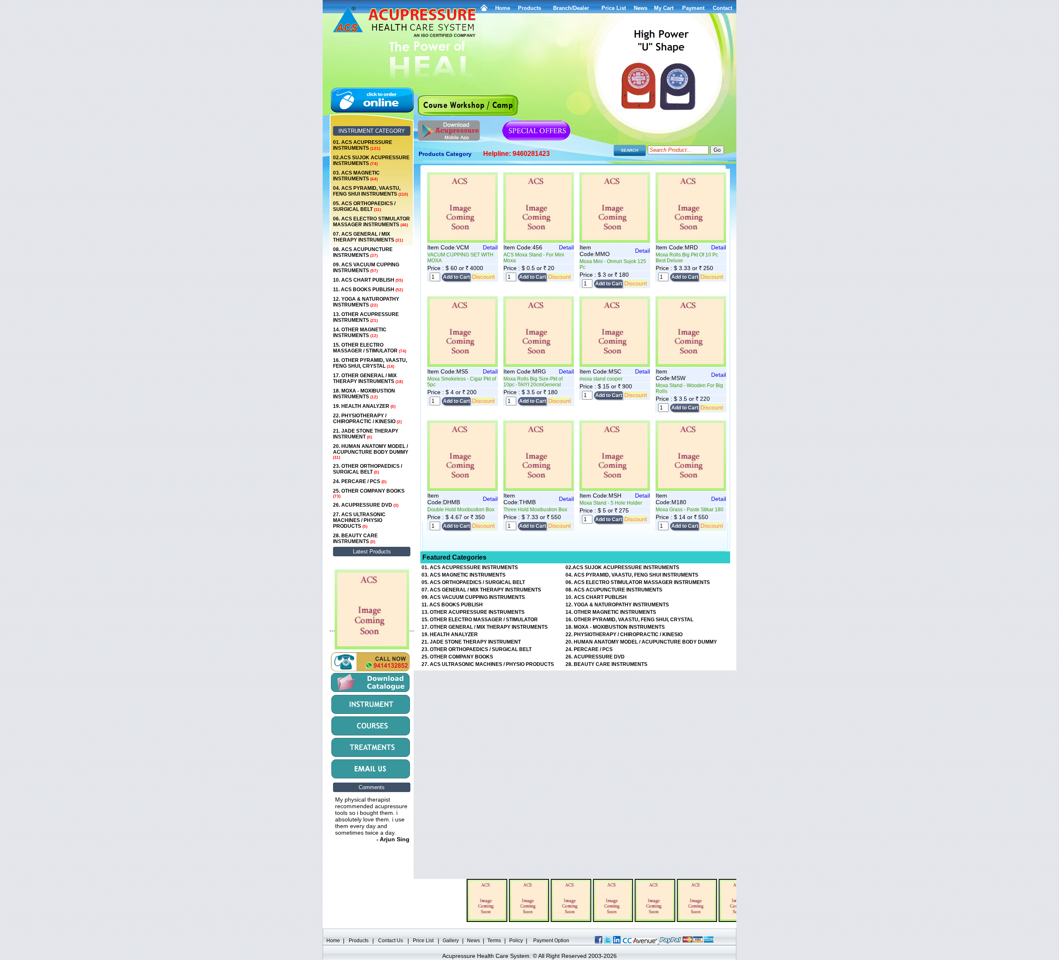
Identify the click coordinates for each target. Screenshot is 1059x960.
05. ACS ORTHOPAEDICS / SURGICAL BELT (364, 206)
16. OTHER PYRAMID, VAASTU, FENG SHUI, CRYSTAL (370, 363)
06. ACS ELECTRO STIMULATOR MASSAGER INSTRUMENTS (371, 221)
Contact (722, 8)
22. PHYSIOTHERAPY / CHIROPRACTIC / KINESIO (367, 418)
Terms (494, 940)
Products (529, 8)
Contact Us (390, 940)
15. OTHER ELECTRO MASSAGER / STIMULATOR (369, 348)
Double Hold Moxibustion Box (460, 509)
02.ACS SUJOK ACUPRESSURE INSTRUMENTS (371, 160)
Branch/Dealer (571, 8)
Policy (516, 940)
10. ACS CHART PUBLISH (368, 280)
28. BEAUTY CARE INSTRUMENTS (355, 538)
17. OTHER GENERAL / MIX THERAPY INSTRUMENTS (368, 378)
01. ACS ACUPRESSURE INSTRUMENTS (362, 145)
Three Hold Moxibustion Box (535, 509)
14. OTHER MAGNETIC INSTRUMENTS (359, 332)
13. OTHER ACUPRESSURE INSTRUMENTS (366, 317)
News (473, 940)
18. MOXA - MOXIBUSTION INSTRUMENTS (364, 394)
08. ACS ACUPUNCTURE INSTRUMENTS (363, 252)
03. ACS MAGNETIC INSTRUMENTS (356, 176)
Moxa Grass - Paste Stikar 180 (690, 509)
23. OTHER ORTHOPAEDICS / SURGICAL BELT (367, 469)
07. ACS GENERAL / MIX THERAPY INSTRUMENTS (368, 237)
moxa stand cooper (601, 379)
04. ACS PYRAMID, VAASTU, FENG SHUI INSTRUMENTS (370, 191)
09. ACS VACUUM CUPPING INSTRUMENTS (366, 267)
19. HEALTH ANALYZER (364, 406)
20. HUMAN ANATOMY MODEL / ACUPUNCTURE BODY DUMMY (370, 451)
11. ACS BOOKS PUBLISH (368, 289)
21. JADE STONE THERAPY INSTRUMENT (365, 434)
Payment (693, 8)
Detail (490, 247)
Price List (613, 8)
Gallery (451, 940)
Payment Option (551, 940)
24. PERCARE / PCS (359, 481)
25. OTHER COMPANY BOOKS (369, 493)
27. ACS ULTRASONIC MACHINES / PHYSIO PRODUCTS (359, 520)
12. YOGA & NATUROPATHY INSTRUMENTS (366, 302)
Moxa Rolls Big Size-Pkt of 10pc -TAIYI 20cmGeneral (533, 382)
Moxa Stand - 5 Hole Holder (611, 503)
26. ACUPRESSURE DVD (365, 505)
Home (502, 8)
